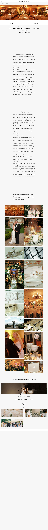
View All (24, 407)
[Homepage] (24, 1)
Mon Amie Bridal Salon (24, 394)
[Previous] (2, 13)
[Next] (45, 13)
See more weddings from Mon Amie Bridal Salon (24, 399)
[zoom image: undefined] (14, 210)
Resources (12, 23)
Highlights (36, 23)
